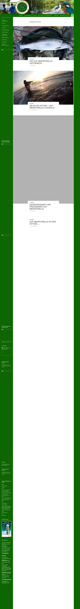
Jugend (6, 564)
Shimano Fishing (4, 512)
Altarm (3, 542)
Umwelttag (4, 581)
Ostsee (3, 576)
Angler (3, 545)
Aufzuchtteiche (4, 547)
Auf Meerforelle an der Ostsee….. (43, 223)
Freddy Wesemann (4, 551)
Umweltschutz (6, 579)
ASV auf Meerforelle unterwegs (41, 62)
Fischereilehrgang (27, 15)
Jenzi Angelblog (4, 503)
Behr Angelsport (4, 485)
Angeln (3, 543)
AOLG (5, 545)
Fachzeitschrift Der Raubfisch (6, 492)
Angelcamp (9, 542)
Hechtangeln (4, 558)
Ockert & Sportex (4, 504)
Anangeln (5, 542)
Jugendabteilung (5, 32)
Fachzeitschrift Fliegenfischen (6, 498)
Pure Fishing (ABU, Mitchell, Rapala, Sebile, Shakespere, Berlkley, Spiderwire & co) (6, 507)
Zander (8, 582)
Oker (3, 575)
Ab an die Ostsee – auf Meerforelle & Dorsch (42, 107)
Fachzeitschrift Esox (5, 494)
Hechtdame (8, 558)
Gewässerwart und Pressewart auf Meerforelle (40, 207)
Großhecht (3, 557)
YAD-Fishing (4, 515)
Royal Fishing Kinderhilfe (6, 509)
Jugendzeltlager (5, 567)
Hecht (7, 557)
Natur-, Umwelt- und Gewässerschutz (45, 15)
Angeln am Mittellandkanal (5, 21)
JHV (4, 564)
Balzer (3, 484)
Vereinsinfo (4, 27)
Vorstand (3, 23)
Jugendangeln (4, 565)
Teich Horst (4, 577)
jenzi (2, 564)
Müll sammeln (4, 570)
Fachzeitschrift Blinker (5, 491)
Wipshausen (4, 582)
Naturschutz (6, 573)
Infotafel (8, 560)
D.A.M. (3, 488)
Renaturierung (6, 576)
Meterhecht (4, 569)
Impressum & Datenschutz (64, 15)
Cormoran (3, 487)
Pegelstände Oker (4, 472)
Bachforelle (9, 547)
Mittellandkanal (8, 569)
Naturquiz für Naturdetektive (4, 35)
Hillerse (4, 560)
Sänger (3, 511)
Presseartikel (4, 39)
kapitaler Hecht (4, 568)
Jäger (9, 567)
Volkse (7, 581)
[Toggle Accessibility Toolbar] (2, 8)
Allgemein (32, 59)
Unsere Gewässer (5, 37)
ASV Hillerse (4, 546)
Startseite (21, 15)
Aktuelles (34, 15)
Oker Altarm (7, 575)
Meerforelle (9, 568)
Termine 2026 (56, 15)
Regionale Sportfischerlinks (5, 45)
